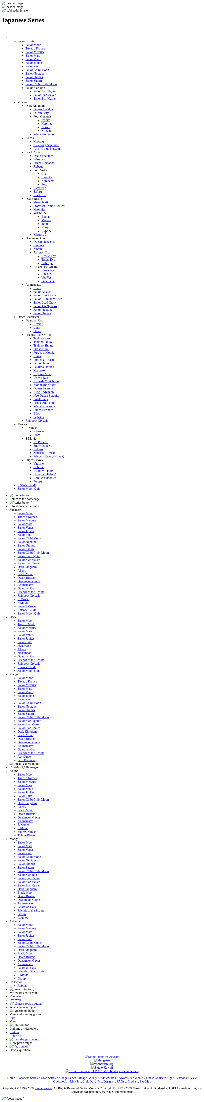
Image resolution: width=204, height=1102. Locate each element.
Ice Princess (40, 442)
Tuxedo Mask (26, 624)
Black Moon (25, 574)
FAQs (120, 1081)
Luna (36, 327)
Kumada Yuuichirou (46, 381)
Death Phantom (43, 155)
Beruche (46, 177)
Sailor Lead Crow (44, 302)
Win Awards (108, 1078)
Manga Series (67, 1078)
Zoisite (45, 127)
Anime (14, 771)
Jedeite (45, 120)
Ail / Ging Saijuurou (46, 145)
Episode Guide (27, 485)
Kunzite (46, 130)
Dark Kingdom (27, 567)
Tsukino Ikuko (42, 342)
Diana (37, 331)
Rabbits (22, 985)
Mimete (46, 220)
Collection (16, 982)
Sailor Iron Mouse (44, 295)
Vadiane (38, 463)
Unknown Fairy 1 (44, 470)
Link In (14, 1032)
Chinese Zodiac (154, 1078)
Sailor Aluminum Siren (47, 299)
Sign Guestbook (177, 1078)
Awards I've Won (130, 1078)
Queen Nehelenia (44, 241)
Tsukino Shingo (43, 345)
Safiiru (37, 191)
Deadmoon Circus (29, 581)
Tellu (44, 223)
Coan (44, 173)
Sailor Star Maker (44, 95)
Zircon (37, 248)
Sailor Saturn (34, 80)
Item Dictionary (27, 760)
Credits (132, 1081)
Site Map (145, 1081)
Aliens (22, 570)
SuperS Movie (27, 606)
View (13, 1021)
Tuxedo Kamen (35, 48)
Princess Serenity (44, 406)
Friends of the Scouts (31, 592)
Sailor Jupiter (34, 62)
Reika (37, 356)
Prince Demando (44, 163)
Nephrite (46, 123)
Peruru (37, 481)
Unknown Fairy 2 (44, 474)
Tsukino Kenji (42, 338)
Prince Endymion (44, 134)
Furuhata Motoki (44, 352)
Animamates (25, 584)
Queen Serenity (43, 388)
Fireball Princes (43, 410)
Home (11, 1078)
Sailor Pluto (33, 66)
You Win (15, 996)
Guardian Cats (27, 588)
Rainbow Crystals (37, 420)
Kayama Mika (42, 374)
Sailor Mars (33, 55)
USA (13, 617)
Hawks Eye (48, 256)
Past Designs (105, 1081)
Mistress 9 (39, 234)
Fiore (36, 435)
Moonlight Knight (44, 384)
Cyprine (46, 231)
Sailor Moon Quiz (29, 488)
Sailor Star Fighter (44, 91)
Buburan (38, 467)
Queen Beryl (41, 113)
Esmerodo (39, 188)
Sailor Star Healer (44, 98)
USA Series (48, 1078)
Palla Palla (48, 281)
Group (22, 914)
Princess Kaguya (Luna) (48, 456)
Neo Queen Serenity (46, 395)
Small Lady (40, 399)
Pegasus (38, 417)
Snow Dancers (42, 445)
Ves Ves (46, 277)
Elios (36, 413)
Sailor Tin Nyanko (45, 306)
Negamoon (24, 652)
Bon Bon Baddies (44, 478)
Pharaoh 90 (40, 202)
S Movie (23, 602)
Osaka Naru (41, 349)
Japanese (15, 509)
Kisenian (39, 431)
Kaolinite (39, 209)
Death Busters (26, 577)
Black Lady (40, 195)
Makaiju (38, 141)
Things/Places (26, 835)
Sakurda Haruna (43, 367)
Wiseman (39, 159)
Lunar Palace (43, 1088)
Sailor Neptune (35, 73)
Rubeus (38, 166)
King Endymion (43, 392)
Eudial (45, 216)
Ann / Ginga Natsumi (47, 148)
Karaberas (47, 181)
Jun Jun (46, 274)
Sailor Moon (33, 45)
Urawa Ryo (40, 377)
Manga (14, 674)
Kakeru (38, 449)
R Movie (23, 599)
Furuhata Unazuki (44, 359)
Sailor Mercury (35, 52)
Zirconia (38, 245)
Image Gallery (88, 1078)
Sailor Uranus (34, 77)
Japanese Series (28, 1078)
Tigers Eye (48, 259)
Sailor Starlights (27, 874)
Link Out (15, 1035)
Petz (44, 184)
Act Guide (24, 756)
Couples (23, 917)
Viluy (44, 227)
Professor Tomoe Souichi (49, 206)
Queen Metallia (43, 109)
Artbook (15, 921)
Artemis (38, 324)
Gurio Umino (41, 363)
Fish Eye (47, 263)
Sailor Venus (33, 59)
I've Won (15, 1000)
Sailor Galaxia (42, 291)
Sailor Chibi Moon (37, 70)
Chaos (37, 288)
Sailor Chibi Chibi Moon (41, 84)
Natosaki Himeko (44, 452)
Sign (12, 1017)
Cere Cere (47, 270)
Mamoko (39, 370)
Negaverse (24, 645)
